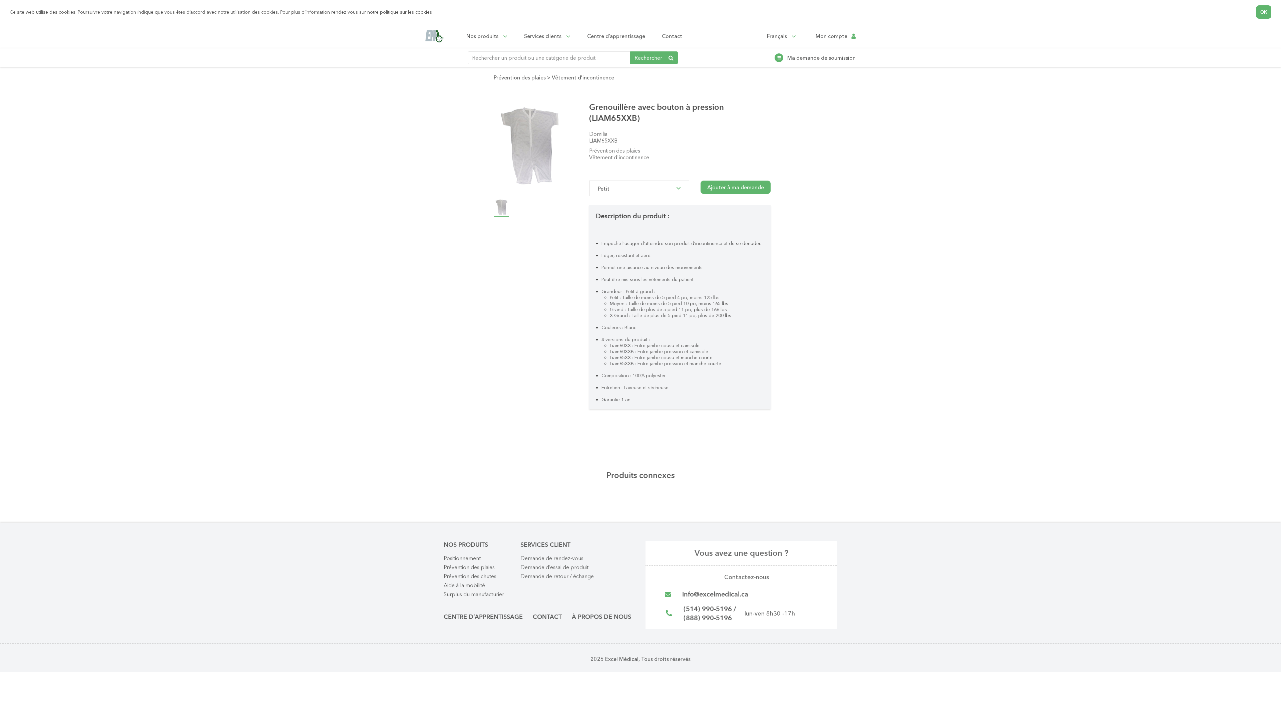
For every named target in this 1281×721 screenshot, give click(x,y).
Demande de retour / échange (557, 576)
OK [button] (1263, 12)
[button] (434, 13)
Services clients (543, 36)
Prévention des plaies (614, 150)
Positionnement (462, 558)
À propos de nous (601, 617)
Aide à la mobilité (464, 585)
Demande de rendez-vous (551, 558)
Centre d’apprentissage (616, 36)
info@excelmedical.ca (715, 594)
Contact (672, 36)
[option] (530, 146)
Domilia (598, 134)
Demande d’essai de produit (554, 567)
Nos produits (483, 36)
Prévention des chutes (470, 576)
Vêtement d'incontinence (619, 157)
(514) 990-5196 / (710, 609)
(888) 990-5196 (708, 618)
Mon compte (831, 36)
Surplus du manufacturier (474, 594)
